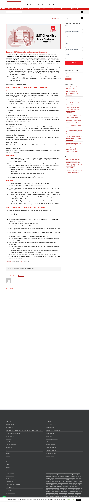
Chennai (77, 478)
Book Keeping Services (76, 474)
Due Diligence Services (51, 453)
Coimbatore (70, 479)
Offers (7, 464)
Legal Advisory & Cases (11, 487)
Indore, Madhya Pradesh (50, 494)
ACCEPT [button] (78, 499)
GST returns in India (62, 491)
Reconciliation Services (11, 496)
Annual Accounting (49, 476)
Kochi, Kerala (54, 496)
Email (66, 43)
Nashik (58, 478)
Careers (8, 461)
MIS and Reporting (10, 473)
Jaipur (46, 479)
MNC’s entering (9, 490)
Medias (8, 456)
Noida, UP (67, 491)
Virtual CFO (8, 439)
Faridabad (64, 479)
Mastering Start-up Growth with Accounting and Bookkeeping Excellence (73, 160)
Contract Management (51, 447)
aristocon (9, 261)
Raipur (79, 479)
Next (58, 18)
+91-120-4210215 (10, 427)
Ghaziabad (71, 489)
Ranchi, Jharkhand (79, 491)
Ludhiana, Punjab (67, 496)
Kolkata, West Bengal (60, 496)
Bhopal (51, 479)
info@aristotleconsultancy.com (13, 433)
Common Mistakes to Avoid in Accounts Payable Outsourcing (74, 165)
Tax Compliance (10, 436)
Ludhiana (52, 478)
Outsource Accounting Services (53, 430)
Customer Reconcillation (63, 476)
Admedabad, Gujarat (71, 494)
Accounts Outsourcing (51, 424)
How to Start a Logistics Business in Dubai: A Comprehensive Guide (72, 149)
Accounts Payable (50, 427)
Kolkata (80, 478)
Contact (8, 453)
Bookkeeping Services (51, 450)
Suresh (68, 170)
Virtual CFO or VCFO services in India (62, 481)
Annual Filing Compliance (52, 439)
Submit (74, 63)
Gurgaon (48, 478)
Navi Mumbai (66, 478)
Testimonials (9, 447)
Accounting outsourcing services (73, 473)
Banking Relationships (51, 441)
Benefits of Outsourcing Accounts (51, 473)
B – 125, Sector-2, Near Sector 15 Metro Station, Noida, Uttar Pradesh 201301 (24, 430)
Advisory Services (50, 433)
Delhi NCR (72, 484)
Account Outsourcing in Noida (72, 476)
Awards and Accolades (11, 459)
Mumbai (70, 478)
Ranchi (50, 481)
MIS (80, 474)
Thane (61, 478)
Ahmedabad (54, 481)
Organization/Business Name (72, 31)
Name (66, 25)
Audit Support (49, 436)
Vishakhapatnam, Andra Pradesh (75, 496)
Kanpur (74, 489)
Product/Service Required (71, 49)
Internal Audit (9, 481)
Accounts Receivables (57, 474)
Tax (82, 474)
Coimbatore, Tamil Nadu (61, 494)
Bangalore (73, 478)
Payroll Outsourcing (11, 493)
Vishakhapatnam (59, 479)
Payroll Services (51, 474)
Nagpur (56, 478)
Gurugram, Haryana (74, 493)
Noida (77, 489)
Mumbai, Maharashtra (49, 493)
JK (50, 478)
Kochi (67, 479)
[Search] (79, 5)
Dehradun (47, 481)
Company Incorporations (51, 444)
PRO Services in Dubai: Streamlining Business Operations (72, 93)
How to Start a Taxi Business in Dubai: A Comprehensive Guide (74, 131)
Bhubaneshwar (74, 479)
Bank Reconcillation (55, 476)
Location (67, 54)
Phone (66, 36)
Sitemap (8, 467)
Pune (63, 478)
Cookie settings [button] (70, 499)
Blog (21, 261)
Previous (53, 18)
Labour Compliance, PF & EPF (13, 484)
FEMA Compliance (50, 456)
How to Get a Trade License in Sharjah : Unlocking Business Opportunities (74, 138)
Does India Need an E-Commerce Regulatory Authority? (74, 172)
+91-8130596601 (10, 424)
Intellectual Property (11, 478)
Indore (49, 479)
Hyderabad (54, 479)
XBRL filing (8, 441)
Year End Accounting (11, 444)
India (78, 476)
